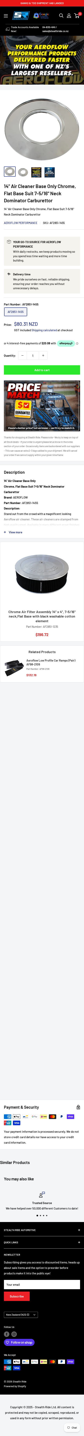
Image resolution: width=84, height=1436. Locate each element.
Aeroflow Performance (20, 223)
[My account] (69, 15)
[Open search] (61, 15)
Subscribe (17, 1296)
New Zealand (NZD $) (17, 1314)
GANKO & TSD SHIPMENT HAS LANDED (42, 3)
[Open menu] (6, 15)
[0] (76, 15)
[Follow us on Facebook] (6, 1334)
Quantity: (10, 355)
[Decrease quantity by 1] (22, 355)
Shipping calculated (44, 330)
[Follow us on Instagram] (14, 1334)
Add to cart (42, 370)
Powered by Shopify (15, 1386)
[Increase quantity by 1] (43, 355)
